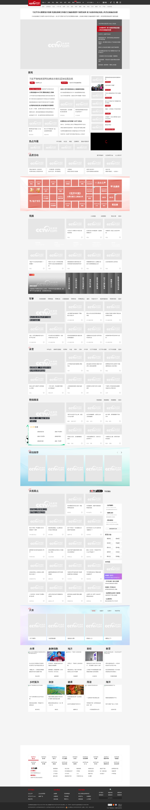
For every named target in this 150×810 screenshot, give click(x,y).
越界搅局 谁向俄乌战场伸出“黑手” (36, 551)
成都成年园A (58, 436)
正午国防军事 (32, 342)
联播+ (32, 82)
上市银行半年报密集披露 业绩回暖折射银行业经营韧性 (93, 670)
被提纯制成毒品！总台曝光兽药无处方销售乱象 (55, 528)
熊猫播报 (106, 400)
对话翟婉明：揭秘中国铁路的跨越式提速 (93, 506)
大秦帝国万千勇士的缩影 (111, 595)
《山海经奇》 (109, 599)
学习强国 (58, 141)
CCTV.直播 (89, 2)
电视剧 (93, 610)
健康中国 (69, 534)
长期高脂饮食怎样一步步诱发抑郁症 (74, 697)
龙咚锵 (113, 242)
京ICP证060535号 (32, 807)
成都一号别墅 (58, 441)
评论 (53, 2)
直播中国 (78, 2)
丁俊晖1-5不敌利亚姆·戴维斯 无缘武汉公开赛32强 (113, 387)
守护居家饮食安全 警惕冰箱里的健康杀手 (93, 573)
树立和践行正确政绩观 (35, 89)
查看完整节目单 (113, 528)
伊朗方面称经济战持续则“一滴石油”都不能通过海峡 (72, 127)
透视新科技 (70, 601)
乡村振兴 (48, 6)
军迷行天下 (95, 299)
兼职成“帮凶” (108, 124)
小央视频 (93, 216)
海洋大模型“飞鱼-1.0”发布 (112, 704)
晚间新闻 (79, 768)
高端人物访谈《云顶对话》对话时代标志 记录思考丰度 (36, 170)
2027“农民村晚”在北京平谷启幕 (36, 697)
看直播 (115, 204)
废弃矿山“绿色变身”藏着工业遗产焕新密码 (108, 47)
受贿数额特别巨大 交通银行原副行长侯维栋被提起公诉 (93, 262)
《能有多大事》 (71, 638)
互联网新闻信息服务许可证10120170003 (36, 804)
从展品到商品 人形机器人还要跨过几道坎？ (36, 573)
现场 (68, 237)
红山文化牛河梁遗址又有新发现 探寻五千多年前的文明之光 (36, 664)
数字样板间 (100, 155)
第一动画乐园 (103, 771)
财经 (61, 2)
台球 (107, 393)
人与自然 (55, 773)
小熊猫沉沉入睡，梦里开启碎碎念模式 (113, 437)
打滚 (87, 443)
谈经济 (109, 552)
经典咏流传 (91, 768)
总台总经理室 (42, 793)
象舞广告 (41, 796)
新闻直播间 (108, 97)
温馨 (110, 443)
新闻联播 (107, 82)
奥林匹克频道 (57, 349)
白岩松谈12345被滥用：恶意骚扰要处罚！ (94, 231)
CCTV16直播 (112, 349)
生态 (53, 6)
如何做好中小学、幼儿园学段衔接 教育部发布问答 (41, 115)
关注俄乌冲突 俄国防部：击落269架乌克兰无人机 (55, 336)
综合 (30, 393)
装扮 (87, 421)
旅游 (72, 6)
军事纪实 (57, 299)
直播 (34, 427)
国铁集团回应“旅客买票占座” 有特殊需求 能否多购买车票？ (74, 262)
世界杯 (65, 349)
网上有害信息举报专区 (83, 793)
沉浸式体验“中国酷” (110, 85)
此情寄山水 (39, 82)
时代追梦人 (89, 512)
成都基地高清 (40, 431)
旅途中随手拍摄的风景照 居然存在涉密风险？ (74, 551)
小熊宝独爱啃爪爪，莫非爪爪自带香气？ (93, 437)
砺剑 (88, 299)
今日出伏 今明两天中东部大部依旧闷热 (74, 231)
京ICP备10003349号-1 (60, 807)
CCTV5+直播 (102, 349)
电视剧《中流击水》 (110, 587)
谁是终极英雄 (104, 299)
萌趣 (68, 443)
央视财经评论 (32, 579)
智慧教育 (119, 795)
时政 (43, 2)
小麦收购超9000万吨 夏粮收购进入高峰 (41, 92)
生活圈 (89, 776)
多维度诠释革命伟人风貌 (111, 589)
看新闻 (109, 538)
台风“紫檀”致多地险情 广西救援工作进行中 (74, 314)
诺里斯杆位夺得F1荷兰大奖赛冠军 (93, 387)
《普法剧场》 (110, 520)
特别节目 (117, 610)
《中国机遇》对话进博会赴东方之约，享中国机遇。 (54, 170)
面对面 (69, 512)
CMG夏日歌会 (32, 534)
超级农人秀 (51, 601)
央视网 (55, 793)
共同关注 (107, 121)
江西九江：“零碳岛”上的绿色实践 (74, 664)
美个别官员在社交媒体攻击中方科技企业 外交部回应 (42, 99)
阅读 (88, 6)
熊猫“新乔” (73, 421)
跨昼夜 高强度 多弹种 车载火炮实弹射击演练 (113, 314)
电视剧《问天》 (109, 575)
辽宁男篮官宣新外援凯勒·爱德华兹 (74, 365)
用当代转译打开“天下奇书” (111, 601)
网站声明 (30, 799)
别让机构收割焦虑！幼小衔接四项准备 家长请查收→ (113, 670)
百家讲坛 (88, 556)
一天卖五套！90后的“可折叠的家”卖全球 (36, 595)
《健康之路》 (110, 512)
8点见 (65, 141)
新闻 (49, 2)
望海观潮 (75, 242)
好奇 (91, 421)
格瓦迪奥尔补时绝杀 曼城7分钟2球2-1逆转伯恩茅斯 (94, 365)
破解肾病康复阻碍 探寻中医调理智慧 (55, 573)
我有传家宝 (91, 771)
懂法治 (109, 556)
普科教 (117, 547)
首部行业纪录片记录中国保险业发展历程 (92, 170)
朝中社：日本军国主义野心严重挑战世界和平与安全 (73, 124)
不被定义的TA (96, 242)
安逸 (72, 443)
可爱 (91, 443)
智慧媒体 (101, 795)
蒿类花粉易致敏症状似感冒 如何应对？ (81, 110)
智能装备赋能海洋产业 (111, 697)
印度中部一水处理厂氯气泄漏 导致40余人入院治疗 (72, 134)
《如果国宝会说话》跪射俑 (112, 593)
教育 (69, 2)
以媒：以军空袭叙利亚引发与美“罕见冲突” (36, 336)
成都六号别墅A (58, 431)
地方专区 (36, 201)
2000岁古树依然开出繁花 (111, 583)
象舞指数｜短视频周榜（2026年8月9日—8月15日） (55, 670)
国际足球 (50, 393)
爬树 (68, 421)
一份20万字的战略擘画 (75, 82)
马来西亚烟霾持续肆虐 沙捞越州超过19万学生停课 (72, 131)
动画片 (101, 610)
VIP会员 (49, 349)
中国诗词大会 (80, 776)
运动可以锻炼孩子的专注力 (74, 704)
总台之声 (30, 793)
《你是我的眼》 (52, 638)
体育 (65, 2)
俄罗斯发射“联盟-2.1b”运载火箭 (35, 130)
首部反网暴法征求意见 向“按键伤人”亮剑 (55, 551)
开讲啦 (78, 771)
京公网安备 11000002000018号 (74, 807)
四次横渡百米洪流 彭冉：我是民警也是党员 (74, 506)
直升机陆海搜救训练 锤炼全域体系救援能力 (74, 336)
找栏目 (104, 197)
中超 (70, 349)
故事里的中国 (115, 768)
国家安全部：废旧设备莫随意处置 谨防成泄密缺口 (41, 112)
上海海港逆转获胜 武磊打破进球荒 (74, 387)
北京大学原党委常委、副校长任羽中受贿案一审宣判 (73, 95)
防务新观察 (42, 299)
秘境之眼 (55, 776)
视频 (57, 2)
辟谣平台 (80, 796)
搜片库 (111, 197)
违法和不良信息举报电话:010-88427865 (80, 804)
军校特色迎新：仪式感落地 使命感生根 (66, 110)
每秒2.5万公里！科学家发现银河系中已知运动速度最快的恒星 (55, 263)
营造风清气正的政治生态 (48, 89)
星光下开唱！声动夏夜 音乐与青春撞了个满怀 (36, 528)
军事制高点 (81, 299)
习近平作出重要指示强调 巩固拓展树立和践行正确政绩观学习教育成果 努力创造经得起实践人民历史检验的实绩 (75, 12)
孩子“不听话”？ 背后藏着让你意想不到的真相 (74, 528)
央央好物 (109, 6)
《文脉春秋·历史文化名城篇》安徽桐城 (107, 56)
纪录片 (109, 610)
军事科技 (73, 299)
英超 (87, 370)
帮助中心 (66, 799)
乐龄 (84, 6)
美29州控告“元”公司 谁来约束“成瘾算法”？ (93, 528)
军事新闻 (62, 115)
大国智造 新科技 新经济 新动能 (72, 170)
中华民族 (114, 773)
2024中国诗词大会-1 (36, 773)
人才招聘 (89, 799)
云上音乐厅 (118, 155)
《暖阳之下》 (108, 638)
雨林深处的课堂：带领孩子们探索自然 (36, 704)
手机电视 (66, 796)
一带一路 (59, 6)
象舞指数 (53, 648)
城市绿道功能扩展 (50, 95)
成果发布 (119, 792)
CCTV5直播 (93, 349)
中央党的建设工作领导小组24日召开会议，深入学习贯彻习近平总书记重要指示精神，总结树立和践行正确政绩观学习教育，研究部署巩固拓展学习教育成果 (75, 16)
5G (100, 6)
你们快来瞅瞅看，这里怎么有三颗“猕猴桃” (93, 415)
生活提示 (102, 773)
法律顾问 (89, 796)
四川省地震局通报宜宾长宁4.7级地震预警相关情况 (72, 92)
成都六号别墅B (41, 436)
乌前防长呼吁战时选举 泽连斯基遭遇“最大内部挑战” (74, 573)
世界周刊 (88, 534)
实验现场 (88, 579)
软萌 (110, 421)
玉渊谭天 (76, 141)
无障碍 (111, 4)
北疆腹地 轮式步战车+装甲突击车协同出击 (94, 336)
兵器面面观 (65, 299)
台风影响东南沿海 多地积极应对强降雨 (41, 105)
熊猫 (73, 2)
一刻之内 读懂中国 (39, 244)
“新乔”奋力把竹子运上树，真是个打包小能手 (74, 415)
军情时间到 (113, 299)
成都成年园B (40, 441)
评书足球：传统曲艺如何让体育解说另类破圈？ (55, 664)
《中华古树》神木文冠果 (112, 581)
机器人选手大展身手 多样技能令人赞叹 (36, 387)
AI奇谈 (56, 242)
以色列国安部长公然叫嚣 (112, 261)
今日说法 (55, 771)
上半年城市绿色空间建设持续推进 (37, 95)
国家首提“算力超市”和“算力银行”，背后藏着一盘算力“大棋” (93, 664)
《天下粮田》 (32, 638)
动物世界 (114, 771)
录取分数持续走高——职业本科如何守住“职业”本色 (113, 664)
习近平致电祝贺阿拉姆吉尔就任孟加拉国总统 (51, 79)
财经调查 (50, 534)
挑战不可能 (102, 768)
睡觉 (107, 443)
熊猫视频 (99, 400)
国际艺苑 (90, 773)
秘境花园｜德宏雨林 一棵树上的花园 (107, 64)
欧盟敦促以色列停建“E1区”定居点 (71, 121)
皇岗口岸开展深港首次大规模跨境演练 (72, 89)
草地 (107, 421)
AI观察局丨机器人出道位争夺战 (113, 231)
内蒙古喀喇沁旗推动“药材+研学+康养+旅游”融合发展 (55, 697)
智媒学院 (110, 792)
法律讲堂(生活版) (109, 129)
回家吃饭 (88, 601)
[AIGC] (105, 2)
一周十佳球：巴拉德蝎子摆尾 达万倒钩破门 (55, 387)
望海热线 (80, 799)
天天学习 (64, 82)
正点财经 (107, 113)
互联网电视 (67, 793)
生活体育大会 (109, 155)
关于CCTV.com (32, 796)
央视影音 (56, 796)
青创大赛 (113, 216)
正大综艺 (67, 773)
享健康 (117, 543)
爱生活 (109, 547)
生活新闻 (77, 115)
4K (83, 2)
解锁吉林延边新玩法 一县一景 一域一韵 (55, 704)
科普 (76, 6)
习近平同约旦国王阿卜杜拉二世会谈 (107, 23)
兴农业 (117, 552)
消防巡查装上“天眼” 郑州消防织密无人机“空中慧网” (74, 670)
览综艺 (109, 543)
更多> (120, 216)
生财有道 (31, 601)
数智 (96, 6)
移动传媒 (56, 799)
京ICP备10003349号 (50, 807)
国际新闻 (31, 134)
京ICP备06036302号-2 (41, 807)
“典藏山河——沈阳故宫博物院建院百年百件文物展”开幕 (36, 670)
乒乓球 (86, 349)
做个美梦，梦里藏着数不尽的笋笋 (113, 415)
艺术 (92, 6)
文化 (68, 6)
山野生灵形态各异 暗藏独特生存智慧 (55, 595)
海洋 (108, 682)
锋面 (70, 141)
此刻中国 (37, 242)
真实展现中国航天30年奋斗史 (112, 577)
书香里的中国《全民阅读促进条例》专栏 (93, 704)
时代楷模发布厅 (68, 771)
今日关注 (69, 579)
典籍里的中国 (68, 776)
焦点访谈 (107, 90)
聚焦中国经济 (85, 141)
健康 (80, 6)
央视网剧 (103, 216)
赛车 (87, 393)
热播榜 (116, 186)
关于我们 (101, 792)
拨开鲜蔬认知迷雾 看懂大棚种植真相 (74, 595)
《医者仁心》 (89, 638)
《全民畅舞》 (110, 505)
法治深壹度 (51, 556)
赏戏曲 (117, 556)
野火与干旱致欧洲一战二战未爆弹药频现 (50, 130)
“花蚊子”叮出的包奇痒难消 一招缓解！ (36, 262)
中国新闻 (107, 105)
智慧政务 (110, 795)
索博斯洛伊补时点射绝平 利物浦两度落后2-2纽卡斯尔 (113, 365)
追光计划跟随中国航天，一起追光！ (112, 170)
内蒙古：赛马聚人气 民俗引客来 (113, 109)
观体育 (117, 538)
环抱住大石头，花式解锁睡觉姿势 (74, 437)
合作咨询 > (110, 798)
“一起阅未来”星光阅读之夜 (92, 697)
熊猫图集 (113, 400)
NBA (75, 349)
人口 (78, 773)
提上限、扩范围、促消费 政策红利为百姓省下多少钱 (42, 108)
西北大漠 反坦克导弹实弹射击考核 (93, 314)
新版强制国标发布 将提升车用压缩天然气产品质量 (41, 102)
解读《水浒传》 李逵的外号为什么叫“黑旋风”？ (93, 551)
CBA (80, 349)
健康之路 (50, 579)
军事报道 (50, 299)
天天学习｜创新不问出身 (106, 33)
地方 (43, 6)
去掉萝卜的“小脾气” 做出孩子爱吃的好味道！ (93, 595)
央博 (64, 6)
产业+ (104, 6)
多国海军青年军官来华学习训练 (113, 336)
